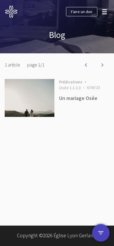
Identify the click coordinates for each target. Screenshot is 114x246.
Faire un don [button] (81, 11)
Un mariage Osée (78, 98)
